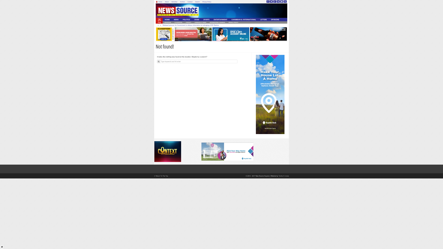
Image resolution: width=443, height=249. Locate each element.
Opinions (275, 19)
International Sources (217, 22)
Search (197, 2)
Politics (186, 19)
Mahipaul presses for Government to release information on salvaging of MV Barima (191, 25)
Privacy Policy (206, 2)
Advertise (174, 2)
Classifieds (178, 22)
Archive (182, 2)
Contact (190, 2)
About (167, 2)
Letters (263, 19)
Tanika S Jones (284, 176)
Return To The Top (161, 176)
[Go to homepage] (2, 246)
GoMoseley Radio (200, 22)
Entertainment (220, 19)
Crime (196, 19)
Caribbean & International (243, 19)
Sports (206, 19)
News (176, 19)
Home (160, 2)
